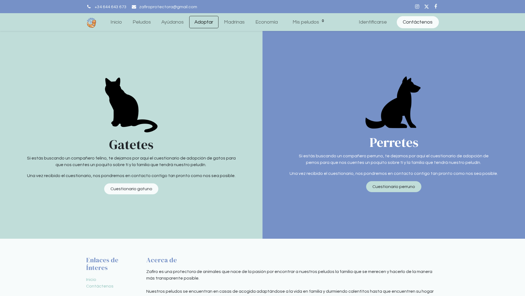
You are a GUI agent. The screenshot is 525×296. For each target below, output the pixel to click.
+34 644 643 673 (111, 7)
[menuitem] (116, 22)
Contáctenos (418, 22)
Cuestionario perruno (393, 186)
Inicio (91, 279)
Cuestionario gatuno (131, 189)
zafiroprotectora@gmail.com (168, 7)
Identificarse (373, 22)
